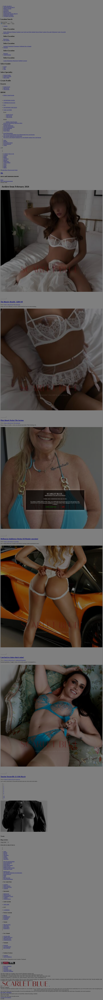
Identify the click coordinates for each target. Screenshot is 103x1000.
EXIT (63, 506)
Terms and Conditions (47, 502)
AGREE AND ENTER (50, 506)
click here (68, 502)
